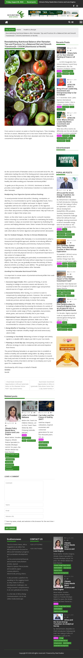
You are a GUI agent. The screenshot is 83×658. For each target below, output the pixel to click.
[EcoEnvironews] (6, 22)
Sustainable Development (9, 468)
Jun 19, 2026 (72, 240)
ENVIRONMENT (10, 459)
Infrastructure (61, 234)
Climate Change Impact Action (12, 455)
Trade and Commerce (45, 448)
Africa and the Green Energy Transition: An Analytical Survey (60, 2)
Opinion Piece (9, 464)
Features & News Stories (64, 232)
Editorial (72, 135)
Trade (68, 141)
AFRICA (24, 435)
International (9, 462)
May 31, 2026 (73, 299)
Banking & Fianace (68, 71)
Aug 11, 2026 (72, 80)
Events (71, 73)
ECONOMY (65, 73)
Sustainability (70, 295)
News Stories (72, 266)
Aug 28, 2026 (10, 423)
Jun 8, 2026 (72, 272)
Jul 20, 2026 (43, 412)
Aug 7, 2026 (26, 412)
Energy (65, 229)
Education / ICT (26, 438)
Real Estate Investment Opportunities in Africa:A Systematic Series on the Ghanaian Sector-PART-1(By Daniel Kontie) (17, 385)
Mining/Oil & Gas (43, 442)
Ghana (24, 440)
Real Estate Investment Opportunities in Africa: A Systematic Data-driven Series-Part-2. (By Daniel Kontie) (42, 385)
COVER (59, 73)
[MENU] (80, 22)
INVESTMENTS (61, 109)
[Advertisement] (30, 155)
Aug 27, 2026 (62, 190)
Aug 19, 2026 (72, 48)
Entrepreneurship (62, 138)
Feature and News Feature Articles (64, 326)
